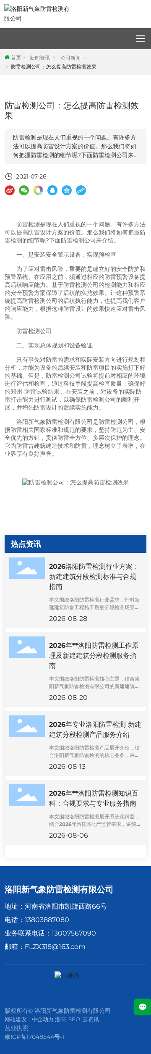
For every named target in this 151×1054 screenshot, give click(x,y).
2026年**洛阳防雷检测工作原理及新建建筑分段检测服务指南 (93, 655)
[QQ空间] (67, 190)
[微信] (24, 190)
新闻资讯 (40, 58)
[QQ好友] (52, 190)
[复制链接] (81, 190)
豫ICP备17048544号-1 (34, 1037)
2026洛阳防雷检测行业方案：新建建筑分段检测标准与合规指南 (94, 576)
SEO (74, 1019)
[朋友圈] (38, 190)
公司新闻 (70, 58)
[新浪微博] (10, 190)
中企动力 (43, 1019)
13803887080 (47, 920)
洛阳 (60, 1019)
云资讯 (91, 1019)
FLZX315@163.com (55, 947)
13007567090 (74, 933)
